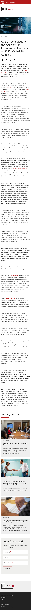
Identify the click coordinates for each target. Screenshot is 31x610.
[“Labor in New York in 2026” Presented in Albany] (15, 438)
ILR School (3, 597)
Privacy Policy (4, 602)
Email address (8, 563)
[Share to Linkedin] (10, 60)
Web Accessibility (5, 604)
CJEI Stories (26, 13)
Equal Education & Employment (8, 607)
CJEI (20, 13)
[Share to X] (6, 60)
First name (7, 552)
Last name (7, 557)
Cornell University (9, 595)
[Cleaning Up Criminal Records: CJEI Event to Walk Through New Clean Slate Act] (15, 515)
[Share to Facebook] (2, 60)
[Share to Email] (14, 60)
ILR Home (16, 13)
